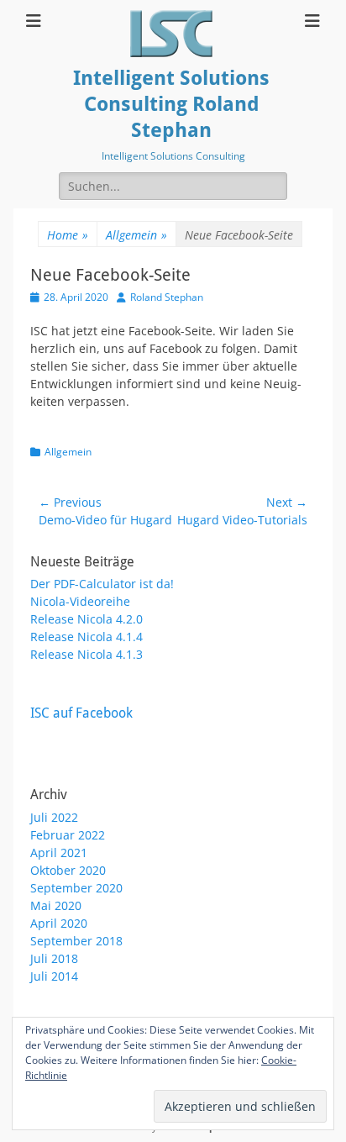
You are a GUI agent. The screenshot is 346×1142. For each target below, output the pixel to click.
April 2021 (58, 852)
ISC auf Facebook (81, 713)
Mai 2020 (55, 905)
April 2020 (58, 923)
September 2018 (76, 941)
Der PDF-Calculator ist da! (102, 584)
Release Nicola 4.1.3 (86, 654)
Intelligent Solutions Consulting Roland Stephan (171, 104)
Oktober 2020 (68, 870)
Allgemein (136, 235)
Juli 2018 (54, 958)
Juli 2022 (54, 817)
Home (67, 235)
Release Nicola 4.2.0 (86, 619)
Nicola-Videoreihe (80, 601)
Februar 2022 (67, 835)
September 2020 (76, 888)
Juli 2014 (54, 976)
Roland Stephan (166, 297)
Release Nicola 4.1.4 (86, 637)
